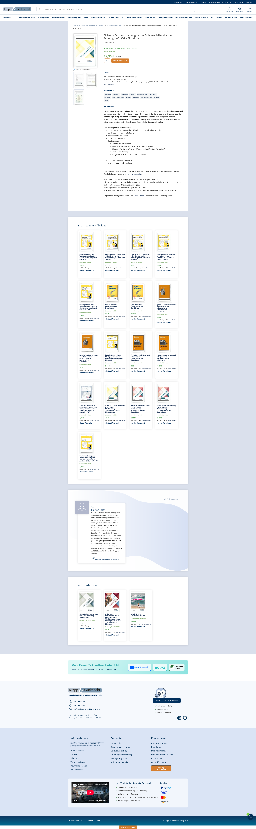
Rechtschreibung (151, 18)
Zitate (106, 100)
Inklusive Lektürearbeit (184, 18)
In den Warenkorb (120, 61)
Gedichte (132, 94)
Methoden (120, 97)
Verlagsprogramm (119, 758)
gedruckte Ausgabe (132, 174)
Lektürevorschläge (119, 750)
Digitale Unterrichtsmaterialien (93, 25)
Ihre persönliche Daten (162, 754)
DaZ (212, 18)
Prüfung (128, 97)
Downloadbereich (78, 765)
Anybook (219, 18)
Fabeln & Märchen (246, 18)
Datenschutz (94, 820)
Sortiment (6, 18)
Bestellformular (159, 762)
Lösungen (107, 97)
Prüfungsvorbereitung (27, 18)
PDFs (86, 18)
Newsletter (228, 2)
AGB (77, 743)
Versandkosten (94, 268)
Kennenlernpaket (214, 2)
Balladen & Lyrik (231, 18)
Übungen (157, 97)
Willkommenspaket (120, 762)
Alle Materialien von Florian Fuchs (107, 559)
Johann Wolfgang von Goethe (146, 94)
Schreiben (136, 97)
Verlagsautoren (77, 762)
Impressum (73, 820)
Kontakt (74, 754)
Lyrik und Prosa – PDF (114, 25)
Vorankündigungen (75, 18)
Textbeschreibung (146, 97)
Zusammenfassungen (191, 2)
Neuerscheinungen (58, 18)
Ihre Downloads (158, 750)
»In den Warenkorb (87, 270)
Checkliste (116, 94)
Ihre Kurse (156, 747)
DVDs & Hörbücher (201, 18)
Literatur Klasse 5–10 (115, 18)
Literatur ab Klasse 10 (134, 18)
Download (124, 94)
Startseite (76, 25)
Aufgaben (107, 94)
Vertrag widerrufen (161, 768)
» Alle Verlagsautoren (170, 499)
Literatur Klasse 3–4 (98, 18)
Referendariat (239, 2)
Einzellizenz (139, 196)
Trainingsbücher (43, 18)
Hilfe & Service (77, 750)
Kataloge (204, 2)
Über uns (74, 758)
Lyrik (113, 97)
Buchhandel (249, 2)
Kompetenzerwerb (166, 18)
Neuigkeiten (178, 2)
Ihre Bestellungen (159, 743)
